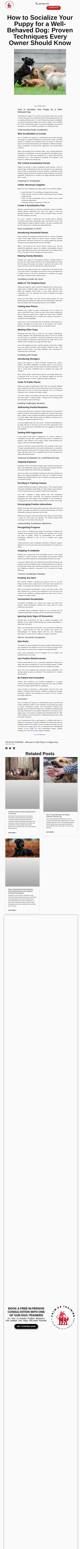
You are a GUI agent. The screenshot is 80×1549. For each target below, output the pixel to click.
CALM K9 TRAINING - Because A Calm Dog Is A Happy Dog (31, 742)
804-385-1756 (44, 4)
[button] (6, 748)
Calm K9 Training (32, 730)
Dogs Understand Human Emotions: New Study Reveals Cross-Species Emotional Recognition (20, 891)
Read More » (12, 832)
